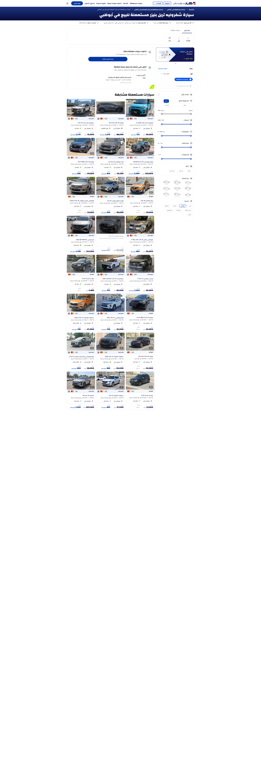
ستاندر (189, 171)
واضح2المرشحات (162, 68)
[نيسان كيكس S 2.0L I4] (140, 274)
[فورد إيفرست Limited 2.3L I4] (140, 157)
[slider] (191, 114)
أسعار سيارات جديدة (114, 3)
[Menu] (67, 3)
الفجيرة (167, 206)
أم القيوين (169, 210)
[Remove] (190, 79)
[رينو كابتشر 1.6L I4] (140, 196)
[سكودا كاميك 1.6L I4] (110, 391)
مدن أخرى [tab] (187, 30)
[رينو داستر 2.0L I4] (81, 274)
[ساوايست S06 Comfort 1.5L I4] (110, 274)
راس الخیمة (188, 210)
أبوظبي (183, 206)
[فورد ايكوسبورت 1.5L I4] (110, 196)
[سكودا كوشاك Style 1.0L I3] (81, 313)
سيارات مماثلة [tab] (175, 30)
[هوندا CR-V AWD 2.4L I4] (140, 313)
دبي (190, 206)
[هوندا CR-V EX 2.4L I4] (110, 118)
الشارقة (178, 210)
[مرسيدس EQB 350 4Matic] (81, 235)
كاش (185, 105)
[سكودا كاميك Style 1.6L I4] (110, 352)
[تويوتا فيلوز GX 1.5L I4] (110, 235)
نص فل (181, 171)
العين (189, 214)
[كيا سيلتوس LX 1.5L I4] (110, 157)
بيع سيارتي (77, 3)
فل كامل (172, 171)
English (167, 3)
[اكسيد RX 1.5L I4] (81, 391)
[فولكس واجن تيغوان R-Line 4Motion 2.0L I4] (81, 196)
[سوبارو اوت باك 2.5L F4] (81, 118)
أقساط (125, 3)
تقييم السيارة (101, 3)
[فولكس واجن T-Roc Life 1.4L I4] (140, 235)
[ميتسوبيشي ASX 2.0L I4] (110, 313)
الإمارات (158, 3)
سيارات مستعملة (136, 3)
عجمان (174, 206)
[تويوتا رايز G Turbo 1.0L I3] (140, 118)
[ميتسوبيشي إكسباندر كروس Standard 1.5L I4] (81, 352)
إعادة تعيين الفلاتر (107, 59)
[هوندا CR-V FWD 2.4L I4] (81, 157)
